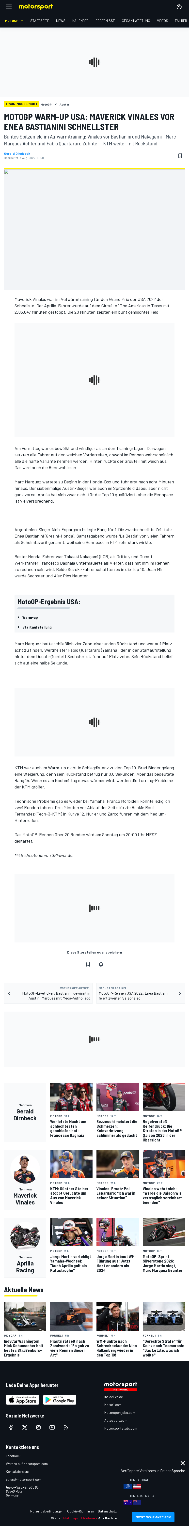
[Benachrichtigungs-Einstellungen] (101, 964)
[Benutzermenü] (179, 7)
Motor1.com (113, 1405)
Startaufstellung (37, 627)
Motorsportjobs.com (119, 1412)
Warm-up (30, 617)
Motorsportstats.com (120, 1428)
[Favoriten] (180, 155)
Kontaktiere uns (18, 1471)
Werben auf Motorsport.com (27, 1464)
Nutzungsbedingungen (46, 1511)
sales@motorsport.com (24, 1479)
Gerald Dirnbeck (17, 153)
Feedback (13, 1456)
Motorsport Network (80, 1518)
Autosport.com (115, 1420)
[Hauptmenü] (9, 7)
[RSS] (66, 1427)
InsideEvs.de (113, 1397)
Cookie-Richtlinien (80, 1511)
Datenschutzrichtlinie (113, 1511)
